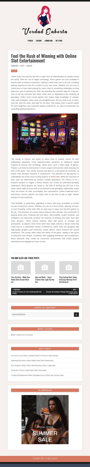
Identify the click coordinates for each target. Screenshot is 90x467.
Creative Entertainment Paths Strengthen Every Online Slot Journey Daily (37, 375)
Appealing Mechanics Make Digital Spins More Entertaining (32, 360)
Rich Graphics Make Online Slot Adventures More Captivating (33, 365)
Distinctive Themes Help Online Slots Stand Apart (29, 370)
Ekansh (29, 65)
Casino (39, 40)
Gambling (49, 40)
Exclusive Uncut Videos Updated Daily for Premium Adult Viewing (34, 356)
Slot (14, 71)
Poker (30, 40)
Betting (59, 40)
